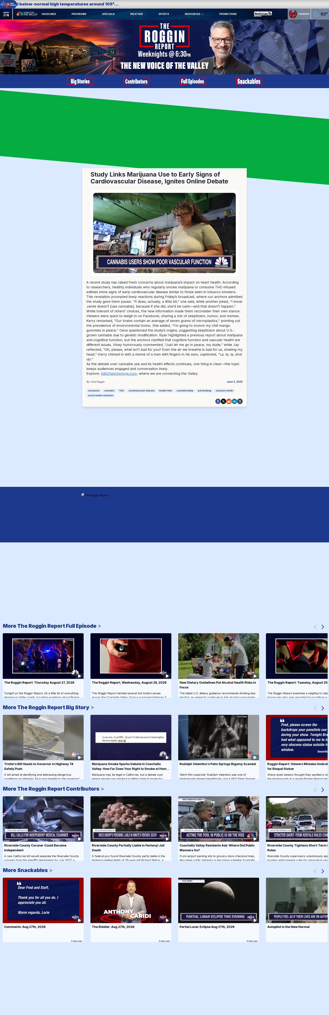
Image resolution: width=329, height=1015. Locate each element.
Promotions (228, 14)
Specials (108, 14)
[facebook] (218, 401)
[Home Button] (27, 14)
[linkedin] (234, 401)
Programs (79, 14)
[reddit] (229, 401)
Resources (192, 14)
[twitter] (223, 401)
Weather (136, 14)
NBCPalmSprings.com (119, 373)
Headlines (49, 14)
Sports (164, 14)
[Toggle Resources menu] (202, 14)
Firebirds (303, 14)
